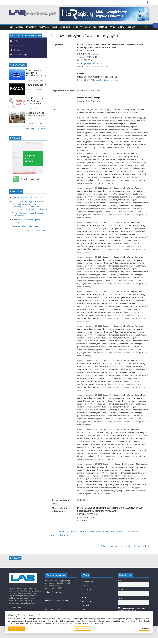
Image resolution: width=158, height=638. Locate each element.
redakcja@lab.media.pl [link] (54, 592)
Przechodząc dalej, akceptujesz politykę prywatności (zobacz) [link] (132, 609)
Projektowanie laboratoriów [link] (84, 27)
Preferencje (145, 628)
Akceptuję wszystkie (16, 628)
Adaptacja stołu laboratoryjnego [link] (25, 226)
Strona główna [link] (87, 581)
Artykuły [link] (19, 27)
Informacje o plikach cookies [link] (56, 600)
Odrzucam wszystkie (82, 628)
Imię (119, 580)
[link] (155, 25)
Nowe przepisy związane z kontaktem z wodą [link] (36, 73)
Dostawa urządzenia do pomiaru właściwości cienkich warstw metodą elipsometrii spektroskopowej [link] (96, 533)
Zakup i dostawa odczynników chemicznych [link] (124, 546)
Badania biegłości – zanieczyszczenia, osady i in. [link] (36, 115)
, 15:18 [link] (35, 108)
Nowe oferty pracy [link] (36, 84)
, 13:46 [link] (35, 123)
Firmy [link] (15, 41)
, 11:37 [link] (35, 90)
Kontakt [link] (131, 27)
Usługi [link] (54, 27)
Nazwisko (122, 589)
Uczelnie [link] (16, 50)
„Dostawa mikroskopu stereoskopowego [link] (28, 197)
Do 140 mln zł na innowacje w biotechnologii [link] (34, 101)
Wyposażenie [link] (65, 27)
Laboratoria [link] (18, 45)
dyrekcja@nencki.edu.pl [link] (94, 63)
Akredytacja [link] (44, 27)
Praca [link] (112, 27)
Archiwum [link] (121, 27)
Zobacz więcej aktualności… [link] (36, 128)
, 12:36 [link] (36, 80)
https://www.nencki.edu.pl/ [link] (96, 66)
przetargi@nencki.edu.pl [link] (107, 80)
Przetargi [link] (103, 27)
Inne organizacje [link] (20, 54)
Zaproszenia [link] (31, 27)
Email (120, 598)
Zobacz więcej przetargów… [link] (35, 230)
